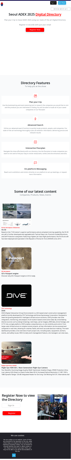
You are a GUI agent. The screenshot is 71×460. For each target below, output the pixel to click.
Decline (19, 455)
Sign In (11, 405)
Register (11, 413)
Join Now (62, 3)
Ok (14, 455)
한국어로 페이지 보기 (61, 9)
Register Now (35, 30)
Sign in (53, 3)
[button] (35, 30)
